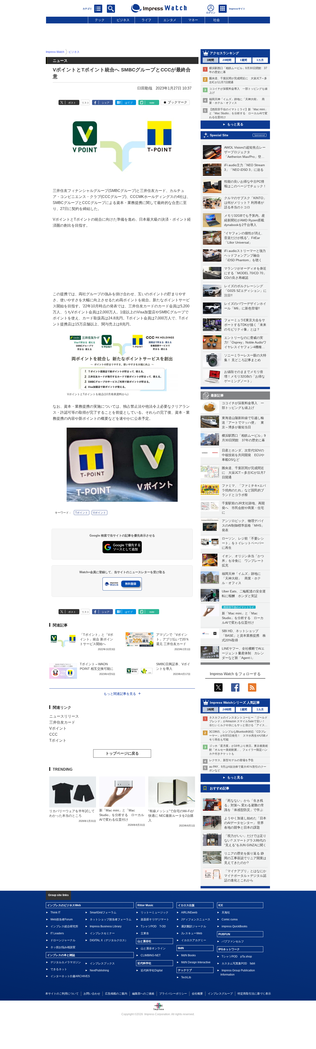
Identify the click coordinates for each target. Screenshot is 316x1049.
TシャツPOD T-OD (153, 926)
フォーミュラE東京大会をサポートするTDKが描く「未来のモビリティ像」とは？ (245, 324)
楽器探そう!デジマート (155, 919)
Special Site (219, 135)
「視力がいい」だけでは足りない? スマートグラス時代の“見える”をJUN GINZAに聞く (245, 840)
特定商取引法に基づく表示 (254, 993)
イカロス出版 (186, 905)
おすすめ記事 (219, 788)
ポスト (72, 102)
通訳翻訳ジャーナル (193, 926)
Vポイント (99, 512)
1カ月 (260, 60)
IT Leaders (57, 933)
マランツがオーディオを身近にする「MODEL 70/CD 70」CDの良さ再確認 (245, 273)
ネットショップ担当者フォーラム (110, 919)
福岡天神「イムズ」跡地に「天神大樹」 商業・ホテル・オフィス (241, 578)
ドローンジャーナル (62, 940)
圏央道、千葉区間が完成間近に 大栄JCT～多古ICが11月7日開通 (243, 472)
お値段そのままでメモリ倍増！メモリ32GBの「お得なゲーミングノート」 (244, 376)
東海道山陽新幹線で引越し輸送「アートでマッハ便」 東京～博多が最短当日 (243, 422)
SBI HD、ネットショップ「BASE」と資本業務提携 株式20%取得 (244, 635)
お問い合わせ (92, 993)
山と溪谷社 (144, 941)
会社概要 (197, 993)
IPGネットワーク (229, 949)
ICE (220, 905)
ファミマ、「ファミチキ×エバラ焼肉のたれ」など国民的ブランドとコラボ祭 (244, 490)
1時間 (210, 60)
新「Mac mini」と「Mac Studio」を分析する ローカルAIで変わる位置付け (242, 617)
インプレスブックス (102, 963)
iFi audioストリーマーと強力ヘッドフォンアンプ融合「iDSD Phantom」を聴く (245, 255)
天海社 (226, 912)
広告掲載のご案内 (116, 993)
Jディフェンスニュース (195, 919)
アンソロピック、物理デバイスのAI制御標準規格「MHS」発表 (243, 525)
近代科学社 (144, 963)
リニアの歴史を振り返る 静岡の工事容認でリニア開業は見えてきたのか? (245, 858)
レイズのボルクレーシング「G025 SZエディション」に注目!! (245, 290)
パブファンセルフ (233, 941)
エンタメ (169, 20)
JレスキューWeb (191, 933)
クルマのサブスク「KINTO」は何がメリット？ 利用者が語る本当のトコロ (245, 202)
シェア (105, 102)
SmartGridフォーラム (103, 912)
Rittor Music (145, 905)
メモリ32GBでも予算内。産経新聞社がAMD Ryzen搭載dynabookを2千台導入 (244, 220)
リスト (85, 102)
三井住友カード (62, 722)
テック (100, 20)
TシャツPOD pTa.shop (237, 956)
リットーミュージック (154, 912)
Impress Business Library (105, 926)
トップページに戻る (122, 753)
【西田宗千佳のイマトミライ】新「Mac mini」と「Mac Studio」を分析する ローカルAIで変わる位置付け (238, 113)
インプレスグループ (220, 993)
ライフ (146, 20)
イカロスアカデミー (193, 940)
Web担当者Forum (61, 919)
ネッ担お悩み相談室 (62, 947)
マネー (193, 20)
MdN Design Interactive (196, 962)
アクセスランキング (224, 53)
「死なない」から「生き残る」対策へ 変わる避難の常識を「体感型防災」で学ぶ (244, 805)
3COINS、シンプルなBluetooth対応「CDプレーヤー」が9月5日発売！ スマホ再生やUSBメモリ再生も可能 (238, 735)
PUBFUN (224, 934)
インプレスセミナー (102, 933)
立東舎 (145, 933)
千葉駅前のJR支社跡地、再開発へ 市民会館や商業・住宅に (243, 507)
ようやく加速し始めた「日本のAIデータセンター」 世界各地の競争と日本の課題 (245, 822)
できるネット (58, 969)
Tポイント (81, 512)
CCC (53, 734)
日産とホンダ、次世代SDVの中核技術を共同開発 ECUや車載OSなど (243, 454)
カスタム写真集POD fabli (238, 963)
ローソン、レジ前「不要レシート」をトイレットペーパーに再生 (243, 543)
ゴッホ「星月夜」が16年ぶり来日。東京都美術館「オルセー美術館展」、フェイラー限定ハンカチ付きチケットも (238, 749)
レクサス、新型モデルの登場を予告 (231, 760)
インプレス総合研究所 (64, 926)
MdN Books (188, 955)
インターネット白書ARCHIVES (70, 976)
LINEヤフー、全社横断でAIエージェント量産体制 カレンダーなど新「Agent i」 (243, 653)
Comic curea (230, 919)
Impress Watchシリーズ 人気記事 (235, 702)
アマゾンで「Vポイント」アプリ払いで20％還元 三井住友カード (172, 639)
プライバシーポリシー (173, 993)
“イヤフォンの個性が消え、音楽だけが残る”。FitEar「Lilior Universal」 (244, 237)
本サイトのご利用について (62, 993)
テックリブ (185, 970)
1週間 (243, 60)
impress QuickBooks (234, 926)
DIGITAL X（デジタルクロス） (109, 940)
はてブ (129, 102)
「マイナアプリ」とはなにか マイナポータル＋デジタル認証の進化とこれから (247, 875)
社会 (216, 20)
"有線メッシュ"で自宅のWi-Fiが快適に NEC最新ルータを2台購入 (171, 815)
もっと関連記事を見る (120, 694)
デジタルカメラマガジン (65, 962)
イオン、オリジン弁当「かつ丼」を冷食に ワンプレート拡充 (243, 560)
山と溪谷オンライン (153, 948)
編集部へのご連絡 (143, 993)
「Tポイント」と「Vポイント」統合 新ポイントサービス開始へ (96, 639)
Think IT (55, 912)
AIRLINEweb (189, 912)
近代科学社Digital (152, 970)
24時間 (227, 60)
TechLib (186, 977)
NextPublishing (99, 970)
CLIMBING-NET (151, 955)
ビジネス (123, 20)
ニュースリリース (64, 716)
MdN (181, 948)
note (151, 102)
